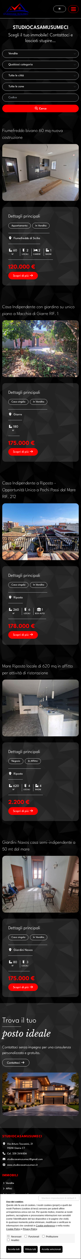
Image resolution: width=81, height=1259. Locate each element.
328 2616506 (19, 1153)
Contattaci (14, 1063)
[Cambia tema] (59, 9)
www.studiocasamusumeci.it (22, 1165)
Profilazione (52, 1236)
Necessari (16, 1236)
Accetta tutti (14, 1249)
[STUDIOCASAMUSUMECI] (16, 9)
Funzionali (33, 1236)
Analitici (15, 1240)
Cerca (42, 108)
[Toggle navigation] (73, 9)
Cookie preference (45, 1225)
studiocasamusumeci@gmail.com (25, 1159)
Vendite (10, 1183)
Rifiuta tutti (30, 1249)
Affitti (9, 1188)
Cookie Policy (13, 1229)
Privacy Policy (30, 1229)
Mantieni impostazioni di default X (59, 1198)
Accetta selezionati (51, 1249)
